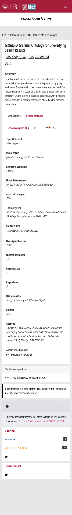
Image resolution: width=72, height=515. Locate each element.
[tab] (35, 128)
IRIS (4, 35)
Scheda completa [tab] (34, 115)
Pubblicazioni (17, 35)
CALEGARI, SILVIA (16, 57)
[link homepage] (11, 6)
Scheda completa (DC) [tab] (18, 128)
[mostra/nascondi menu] (66, 6)
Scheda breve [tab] (14, 115)
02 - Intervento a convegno (42, 35)
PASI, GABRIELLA (38, 57)
